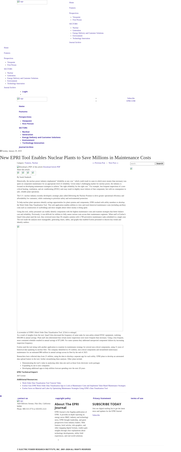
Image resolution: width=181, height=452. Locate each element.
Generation (77, 30)
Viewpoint (76, 17)
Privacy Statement (101, 398)
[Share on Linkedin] (29, 173)
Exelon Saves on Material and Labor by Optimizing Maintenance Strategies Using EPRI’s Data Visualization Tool (65, 388)
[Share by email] (34, 173)
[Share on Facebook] (19, 173)
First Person (77, 20)
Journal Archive (75, 42)
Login (25, 91)
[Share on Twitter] (24, 173)
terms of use (136, 398)
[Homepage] (32, 2)
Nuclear (75, 28)
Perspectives (73, 13)
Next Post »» (113, 163)
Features (72, 8)
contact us (22, 398)
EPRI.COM (131, 101)
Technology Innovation (81, 38)
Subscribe (131, 98)
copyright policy (63, 398)
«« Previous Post (98, 163)
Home (71, 3)
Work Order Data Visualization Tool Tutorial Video (41, 383)
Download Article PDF (51, 167)
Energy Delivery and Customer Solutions (88, 33)
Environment (77, 36)
